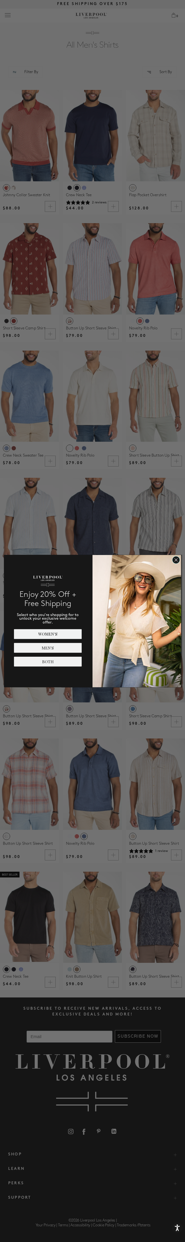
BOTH (47, 661)
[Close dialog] (176, 559)
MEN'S (48, 647)
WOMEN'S (48, 634)
